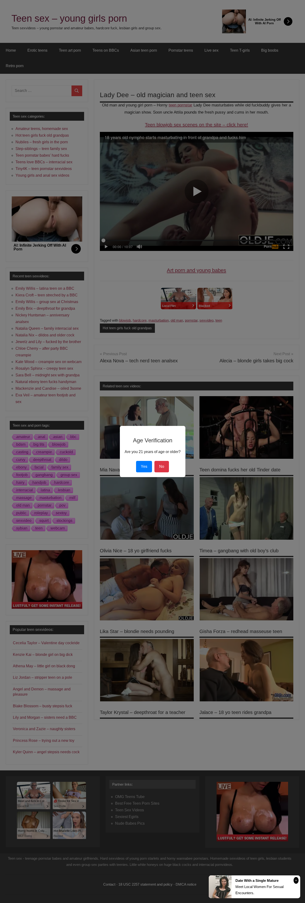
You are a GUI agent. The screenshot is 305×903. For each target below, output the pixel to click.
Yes (144, 466)
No (161, 466)
